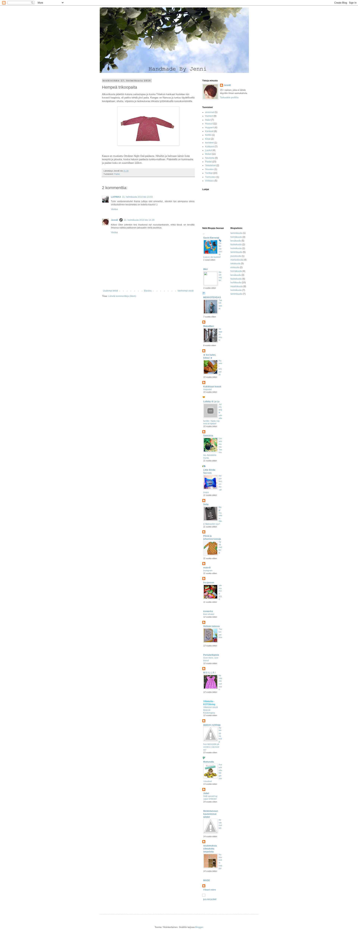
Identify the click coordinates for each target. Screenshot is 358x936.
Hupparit (209, 127)
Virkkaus (209, 180)
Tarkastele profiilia (229, 97)
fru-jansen (208, 582)
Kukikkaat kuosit (212, 386)
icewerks (208, 611)
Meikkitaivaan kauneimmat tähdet (210, 814)
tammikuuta (236, 233)
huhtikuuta (235, 282)
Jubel (206, 793)
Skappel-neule (220, 334)
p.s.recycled (209, 899)
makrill (207, 567)
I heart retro (209, 889)
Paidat (117, 174)
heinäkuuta (236, 237)
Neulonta (209, 158)
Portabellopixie (211, 655)
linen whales (208, 614)
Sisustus (209, 169)
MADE (206, 880)
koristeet (209, 142)
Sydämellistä (220, 547)
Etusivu (148, 290)
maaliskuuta (236, 286)
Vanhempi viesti (186, 290)
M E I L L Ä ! (209, 672)
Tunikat (209, 173)
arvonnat (209, 112)
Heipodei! (207, 389)
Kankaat (209, 131)
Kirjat (207, 139)
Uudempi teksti (110, 290)
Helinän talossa (211, 626)
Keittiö (208, 135)
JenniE (114, 220)
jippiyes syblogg (211, 725)
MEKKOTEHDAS (212, 297)
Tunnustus (210, 177)
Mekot (208, 154)
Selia (205, 504)
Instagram (207, 570)
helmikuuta (236, 248)
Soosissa (208, 435)
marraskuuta (236, 259)
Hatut (208, 120)
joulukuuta (235, 256)
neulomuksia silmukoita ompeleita (210, 848)
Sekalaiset (210, 165)
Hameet (209, 116)
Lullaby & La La (211, 401)
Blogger (199, 927)
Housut (208, 123)
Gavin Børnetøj (211, 237)
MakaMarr (208, 326)
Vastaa (114, 209)
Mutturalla (208, 762)
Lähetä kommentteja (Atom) (122, 296)
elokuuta (234, 267)
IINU (205, 269)
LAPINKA (116, 197)
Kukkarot (209, 146)
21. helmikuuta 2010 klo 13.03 (137, 197)
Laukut (208, 150)
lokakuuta (235, 263)
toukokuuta (236, 244)
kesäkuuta (235, 240)
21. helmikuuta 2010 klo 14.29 (139, 220)
